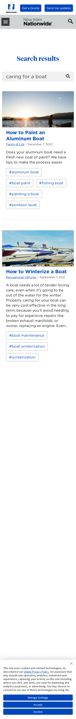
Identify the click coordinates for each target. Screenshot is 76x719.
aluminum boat (25, 172)
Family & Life (15, 144)
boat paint (21, 183)
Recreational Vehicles (21, 277)
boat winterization (28, 346)
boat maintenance (28, 335)
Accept (38, 704)
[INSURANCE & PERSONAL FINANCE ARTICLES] (38, 22)
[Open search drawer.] (69, 21)
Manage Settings (38, 697)
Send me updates (59, 8)
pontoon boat (24, 205)
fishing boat (52, 183)
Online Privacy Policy (36, 672)
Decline (38, 712)
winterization (23, 357)
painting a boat (25, 194)
